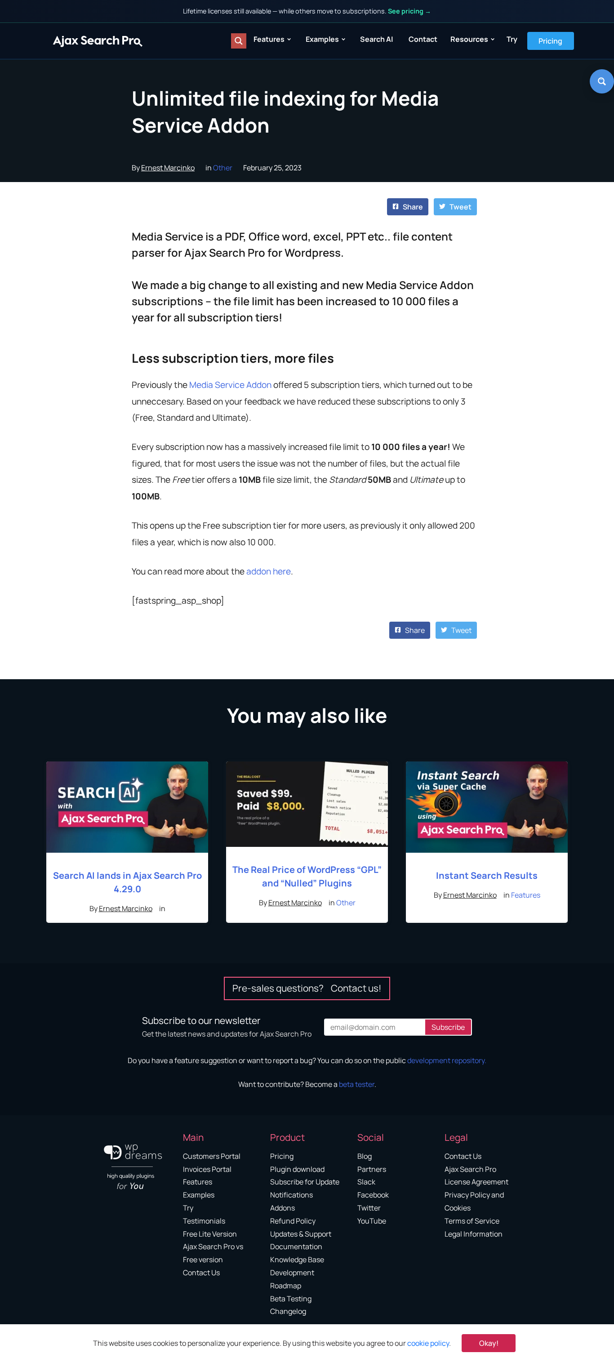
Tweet (460, 207)
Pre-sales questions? (307, 988)
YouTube (371, 1221)
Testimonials (204, 1221)
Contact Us (201, 1272)
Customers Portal (211, 1156)
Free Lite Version (210, 1234)
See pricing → (409, 11)
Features (269, 39)
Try (512, 39)
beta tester (356, 1084)
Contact (423, 39)
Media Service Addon (230, 385)
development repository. (446, 1060)
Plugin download (297, 1169)
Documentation (296, 1246)
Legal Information (474, 1234)
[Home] (97, 41)
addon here (268, 571)
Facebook (373, 1195)
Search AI (376, 39)
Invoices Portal (207, 1169)
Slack (366, 1182)
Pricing (550, 41)
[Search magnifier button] (238, 41)
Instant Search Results (487, 875)
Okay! (488, 1343)
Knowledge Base (297, 1259)
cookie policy (428, 1343)
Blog (364, 1156)
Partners (371, 1169)
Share (412, 207)
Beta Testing (290, 1299)
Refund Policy (293, 1221)
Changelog (288, 1311)
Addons (282, 1208)
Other (222, 168)
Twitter (369, 1208)
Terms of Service (472, 1221)
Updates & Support (300, 1234)
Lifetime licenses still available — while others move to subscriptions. (307, 11)
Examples (322, 39)
